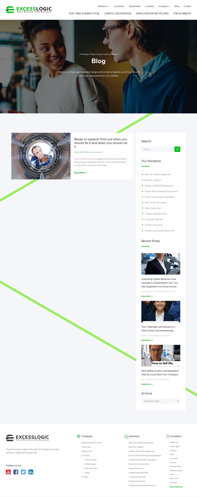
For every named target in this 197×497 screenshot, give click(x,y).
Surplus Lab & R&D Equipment (142, 451)
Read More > (80, 172)
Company (163, 6)
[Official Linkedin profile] (30, 472)
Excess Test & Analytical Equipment (161, 191)
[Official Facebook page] (15, 472)
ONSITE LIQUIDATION (118, 13)
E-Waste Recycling (154, 225)
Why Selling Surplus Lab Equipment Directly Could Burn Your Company (160, 372)
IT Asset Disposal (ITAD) (156, 214)
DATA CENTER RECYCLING (152, 13)
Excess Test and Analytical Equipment (145, 455)
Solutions (102, 6)
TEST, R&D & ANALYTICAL (84, 13)
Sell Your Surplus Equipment (158, 174)
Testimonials (134, 6)
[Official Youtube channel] (8, 472)
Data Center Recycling (155, 202)
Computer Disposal (154, 219)
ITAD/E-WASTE (182, 13)
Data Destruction (153, 208)
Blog (177, 6)
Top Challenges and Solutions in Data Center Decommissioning (158, 328)
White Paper (90, 464)
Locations (149, 6)
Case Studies (90, 460)
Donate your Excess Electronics (159, 230)
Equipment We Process (91, 443)
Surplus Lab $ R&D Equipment (159, 186)
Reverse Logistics (153, 180)
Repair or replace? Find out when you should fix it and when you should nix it (100, 143)
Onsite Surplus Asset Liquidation (160, 197)
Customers (119, 6)
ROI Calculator (91, 468)
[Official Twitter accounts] (23, 472)
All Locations (176, 487)
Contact (187, 6)
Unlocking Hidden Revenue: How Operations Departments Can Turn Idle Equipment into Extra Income (159, 283)
